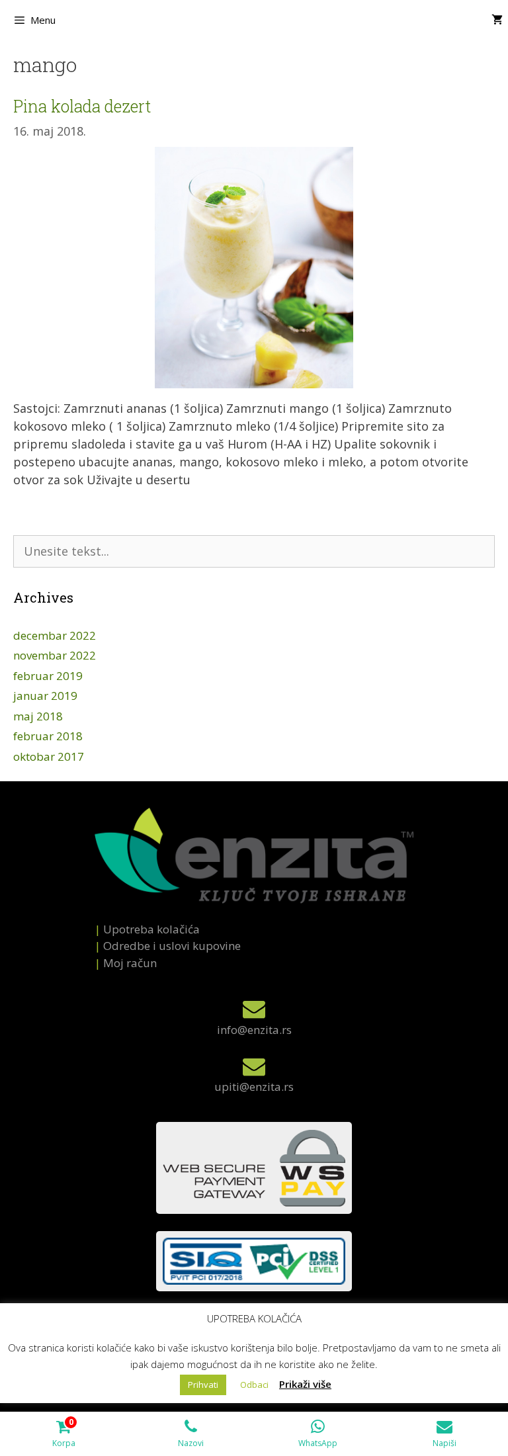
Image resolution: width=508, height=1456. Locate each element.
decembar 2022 (54, 635)
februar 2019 (48, 675)
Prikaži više (305, 1384)
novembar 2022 (54, 655)
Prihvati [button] (203, 1385)
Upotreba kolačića (151, 929)
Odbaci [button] (254, 1385)
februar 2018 (48, 736)
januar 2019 (45, 695)
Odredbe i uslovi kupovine (172, 945)
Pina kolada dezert (82, 106)
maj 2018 (38, 716)
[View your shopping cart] (497, 20)
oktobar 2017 (48, 756)
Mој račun (130, 962)
